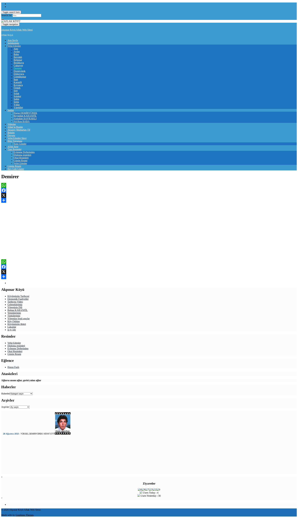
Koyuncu (18, 85)
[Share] (149, 200)
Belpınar (18, 60)
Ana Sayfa (12, 40)
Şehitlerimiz (13, 43)
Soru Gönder (20, 143)
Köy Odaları (13, 321)
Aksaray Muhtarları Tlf (18, 129)
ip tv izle (11, 329)
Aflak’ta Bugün (15, 127)
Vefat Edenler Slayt (16, 138)
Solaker (17, 96)
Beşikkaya (19, 62)
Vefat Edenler (14, 46)
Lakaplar (11, 327)
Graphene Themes (25, 515)
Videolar (11, 124)
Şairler (10, 110)
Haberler (5, 393)
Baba (16, 54)
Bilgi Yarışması (14, 141)
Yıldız (17, 104)
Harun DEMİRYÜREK (25, 113)
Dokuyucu (19, 74)
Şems (16, 102)
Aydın (17, 51)
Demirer (18, 68)
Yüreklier (18, 107)
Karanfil (18, 82)
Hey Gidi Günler (15, 169)
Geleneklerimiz (14, 304)
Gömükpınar (20, 76)
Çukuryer (18, 65)
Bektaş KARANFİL (17, 310)
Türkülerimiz (13, 315)
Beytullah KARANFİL (25, 115)
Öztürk (17, 88)
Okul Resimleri (21, 157)
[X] (149, 195)
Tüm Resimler (14, 149)
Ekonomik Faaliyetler (18, 299)
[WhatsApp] (149, 185)
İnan (16, 79)
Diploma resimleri (22, 155)
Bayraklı (18, 57)
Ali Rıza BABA (22, 121)
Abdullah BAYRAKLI (25, 118)
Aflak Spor (12, 146)
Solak (16, 93)
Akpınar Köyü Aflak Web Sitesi (17, 29)
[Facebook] (149, 190)
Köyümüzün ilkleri (16, 324)
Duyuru (11, 135)
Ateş (16, 48)
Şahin (16, 99)
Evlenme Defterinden (24, 152)
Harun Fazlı (13, 367)
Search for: (6, 15)
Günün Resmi (20, 160)
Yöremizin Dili (14, 307)
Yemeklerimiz (14, 313)
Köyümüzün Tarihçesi (18, 296)
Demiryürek (19, 71)
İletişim (11, 132)
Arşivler (5, 407)
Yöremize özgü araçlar (18, 318)
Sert (16, 90)
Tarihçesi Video (15, 301)
